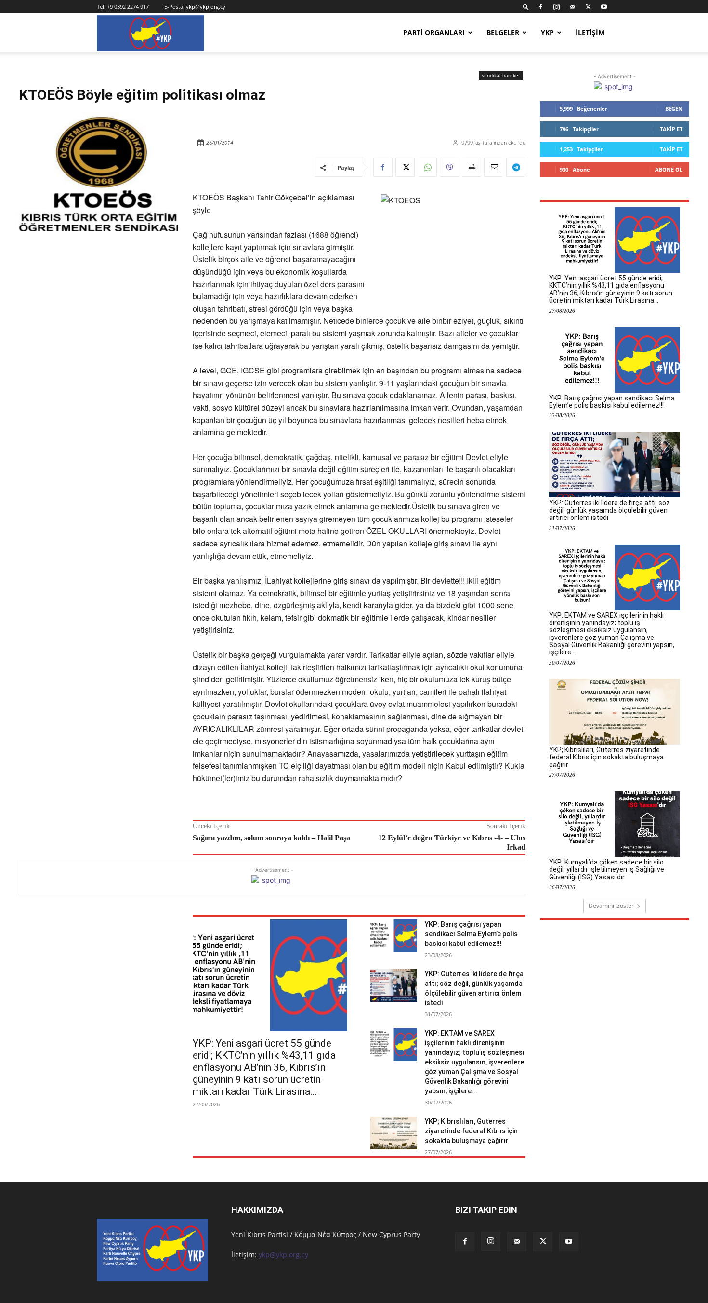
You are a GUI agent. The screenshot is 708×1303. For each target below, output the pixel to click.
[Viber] (449, 167)
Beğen (673, 108)
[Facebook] (540, 6)
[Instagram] (556, 6)
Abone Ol (668, 169)
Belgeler (502, 32)
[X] (588, 6)
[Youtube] (604, 6)
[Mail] (572, 6)
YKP (547, 32)
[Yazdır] (471, 167)
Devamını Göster (611, 906)
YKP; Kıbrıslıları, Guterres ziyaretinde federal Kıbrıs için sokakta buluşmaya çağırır (471, 1130)
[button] (526, 6)
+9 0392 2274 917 (128, 6)
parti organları (434, 32)
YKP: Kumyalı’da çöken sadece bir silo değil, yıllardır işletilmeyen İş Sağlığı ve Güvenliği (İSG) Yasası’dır (606, 869)
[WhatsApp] (427, 167)
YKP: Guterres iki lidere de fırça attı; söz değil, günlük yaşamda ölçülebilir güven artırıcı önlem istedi (609, 510)
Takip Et (671, 129)
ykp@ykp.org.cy (205, 6)
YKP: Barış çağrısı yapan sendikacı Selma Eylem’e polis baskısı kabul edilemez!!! (471, 933)
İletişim (590, 32)
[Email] (493, 167)
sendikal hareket (501, 75)
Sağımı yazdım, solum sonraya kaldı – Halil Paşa (271, 838)
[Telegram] (515, 167)
